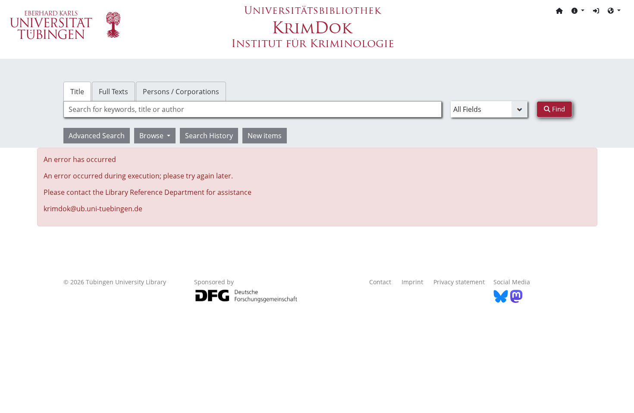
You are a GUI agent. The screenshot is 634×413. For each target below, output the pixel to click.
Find (557, 109)
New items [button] (265, 135)
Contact (380, 282)
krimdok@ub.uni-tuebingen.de (93, 208)
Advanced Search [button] (97, 135)
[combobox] (252, 109)
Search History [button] (209, 135)
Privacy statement (459, 282)
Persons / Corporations (181, 91)
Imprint (412, 282)
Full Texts (113, 91)
